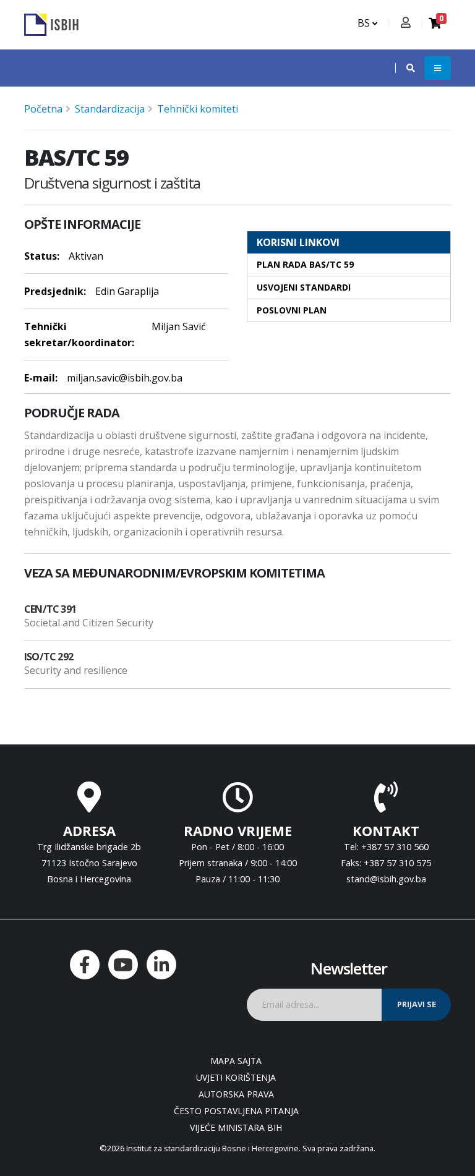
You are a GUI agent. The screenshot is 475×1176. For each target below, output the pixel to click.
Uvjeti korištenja (236, 1077)
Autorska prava (236, 1094)
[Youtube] (123, 964)
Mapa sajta (236, 1061)
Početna (43, 109)
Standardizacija (110, 109)
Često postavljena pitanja (236, 1111)
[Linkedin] (161, 964)
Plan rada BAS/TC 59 (305, 264)
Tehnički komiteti (197, 109)
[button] (404, 68)
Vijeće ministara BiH (236, 1127)
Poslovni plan (292, 310)
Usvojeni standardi (304, 287)
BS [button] (364, 23)
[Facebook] (85, 964)
